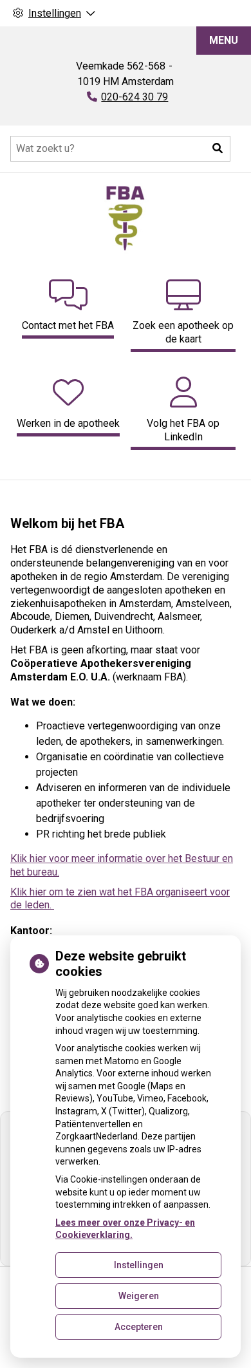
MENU (223, 40)
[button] (217, 149)
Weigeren (138, 1296)
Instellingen (138, 1265)
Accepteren (139, 1327)
